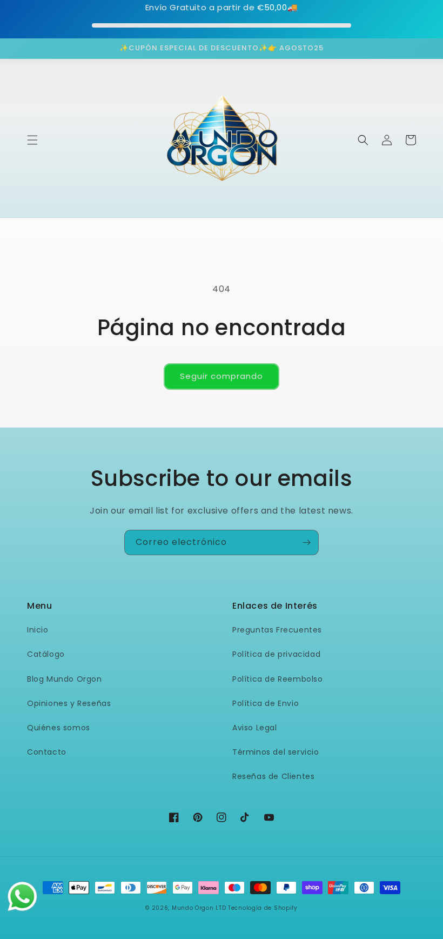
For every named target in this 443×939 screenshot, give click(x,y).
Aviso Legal (254, 727)
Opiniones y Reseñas (69, 703)
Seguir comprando (221, 376)
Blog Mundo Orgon (64, 679)
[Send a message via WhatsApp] (22, 897)
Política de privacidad (276, 654)
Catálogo (46, 654)
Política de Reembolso (277, 679)
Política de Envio (265, 703)
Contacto (46, 752)
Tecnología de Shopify (263, 908)
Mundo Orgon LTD (199, 908)
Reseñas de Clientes (273, 776)
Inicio (38, 629)
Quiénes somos (58, 727)
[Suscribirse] (306, 542)
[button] (32, 140)
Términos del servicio (275, 752)
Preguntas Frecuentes (277, 629)
